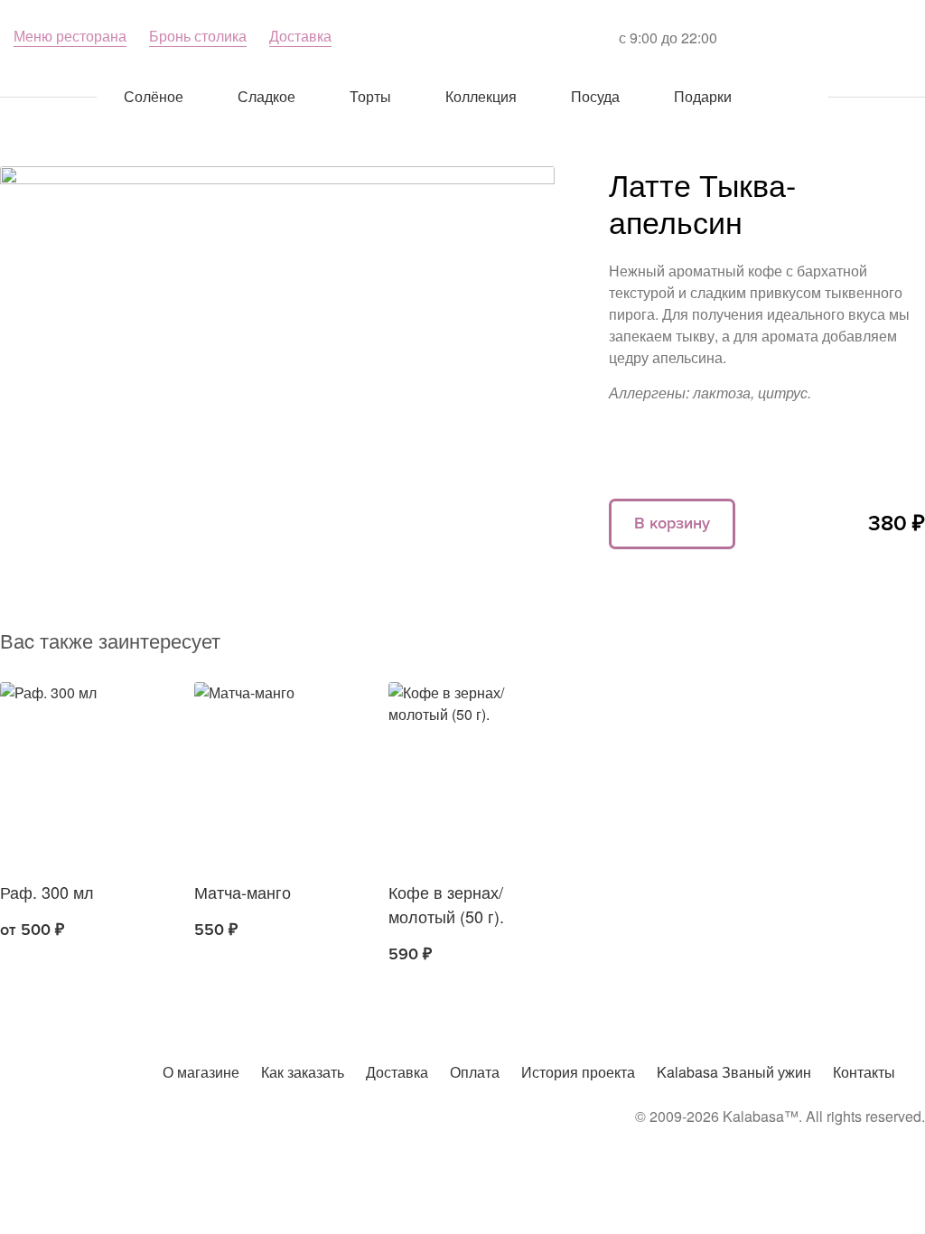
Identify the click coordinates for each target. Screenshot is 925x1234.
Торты (370, 96)
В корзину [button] (220, 930)
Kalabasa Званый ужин (734, 1071)
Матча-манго (242, 891)
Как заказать (302, 1071)
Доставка (300, 35)
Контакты (864, 1071)
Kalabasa (462, 36)
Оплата (475, 1071)
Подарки (703, 96)
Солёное (153, 96)
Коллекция (481, 96)
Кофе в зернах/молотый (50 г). (446, 904)
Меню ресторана (70, 35)
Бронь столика (198, 35)
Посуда (595, 96)
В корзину (672, 523)
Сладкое (266, 96)
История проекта (578, 1071)
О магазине (201, 1071)
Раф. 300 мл (47, 891)
